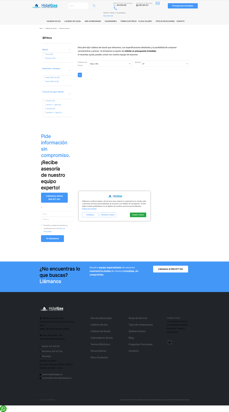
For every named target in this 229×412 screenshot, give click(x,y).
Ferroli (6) (49, 54)
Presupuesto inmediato (182, 6)
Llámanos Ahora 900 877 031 (54, 197)
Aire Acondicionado (101, 318)
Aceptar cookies (138, 215)
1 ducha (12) (50, 101)
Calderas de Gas (99, 325)
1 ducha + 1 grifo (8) (53, 105)
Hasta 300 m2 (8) (52, 81)
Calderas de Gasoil (50, 28)
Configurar (90, 215)
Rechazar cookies (107, 215)
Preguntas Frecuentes (140, 344)
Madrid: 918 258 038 (51, 346)
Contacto (134, 351)
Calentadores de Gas (102, 338)
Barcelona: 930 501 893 (52, 351)
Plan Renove (178, 400)
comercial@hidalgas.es (52, 374)
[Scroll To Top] (225, 409)
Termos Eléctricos (100, 344)
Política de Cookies (89, 209)
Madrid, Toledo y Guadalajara (123, 3)
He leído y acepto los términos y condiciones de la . (56, 228)
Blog (131, 338)
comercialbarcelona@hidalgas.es (57, 377)
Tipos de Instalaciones (141, 325)
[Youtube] (170, 342)
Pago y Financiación (169, 400)
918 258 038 (121, 5)
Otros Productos (99, 357)
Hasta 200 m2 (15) (52, 77)
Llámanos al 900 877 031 (170, 269)
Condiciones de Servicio (157, 400)
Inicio (41, 28)
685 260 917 (143, 5)
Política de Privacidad (133, 400)
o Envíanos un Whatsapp (144, 3)
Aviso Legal (123, 400)
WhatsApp (46, 356)
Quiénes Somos (137, 331)
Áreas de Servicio (138, 318)
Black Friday (185, 400)
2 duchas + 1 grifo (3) (53, 112)
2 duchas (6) (50, 108)
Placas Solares (98, 351)
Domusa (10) (50, 58)
